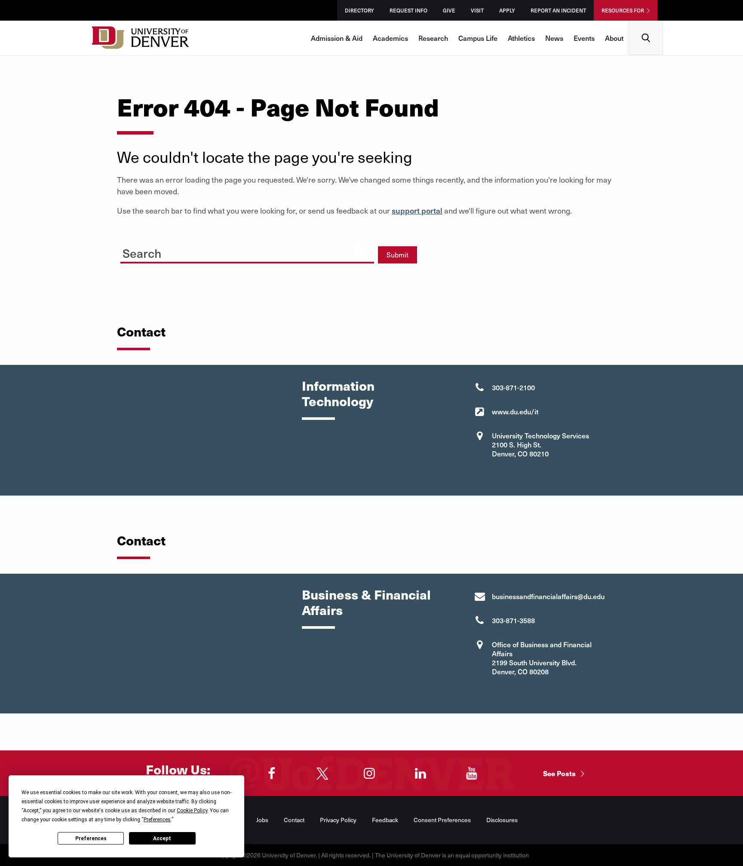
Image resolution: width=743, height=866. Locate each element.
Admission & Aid (336, 38)
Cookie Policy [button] (192, 811)
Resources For (623, 10)
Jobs (262, 820)
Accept (162, 838)
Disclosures (502, 820)
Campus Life (477, 38)
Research (433, 38)
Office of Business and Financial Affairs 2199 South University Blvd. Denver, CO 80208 (542, 658)
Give (449, 10)
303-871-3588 (513, 620)
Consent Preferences (442, 820)
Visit (477, 10)
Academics (390, 38)
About (614, 38)
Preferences (91, 838)
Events (584, 38)
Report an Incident (558, 10)
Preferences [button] (157, 820)
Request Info (408, 10)
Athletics (521, 38)
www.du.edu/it (515, 411)
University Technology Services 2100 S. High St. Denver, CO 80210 (540, 444)
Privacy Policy (338, 820)
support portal (417, 210)
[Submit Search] (359, 251)
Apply (507, 10)
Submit (397, 254)
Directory (359, 10)
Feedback (385, 820)
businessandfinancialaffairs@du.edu (548, 596)
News (554, 38)
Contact (294, 820)
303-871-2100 (513, 387)
